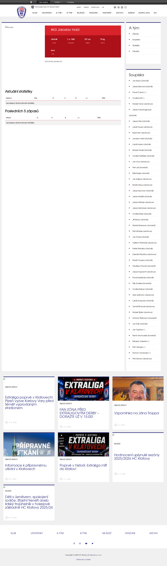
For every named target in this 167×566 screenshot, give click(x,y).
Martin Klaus (142, 184)
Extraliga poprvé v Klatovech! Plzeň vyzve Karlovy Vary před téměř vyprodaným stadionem (29, 402)
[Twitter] (125, 7)
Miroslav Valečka (140, 341)
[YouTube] (122, 7)
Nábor (86, 7)
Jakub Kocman (143, 190)
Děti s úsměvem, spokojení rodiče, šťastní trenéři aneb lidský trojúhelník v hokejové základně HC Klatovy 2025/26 (29, 502)
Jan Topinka (138, 329)
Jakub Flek (141, 121)
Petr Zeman (142, 358)
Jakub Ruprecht (144, 271)
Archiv (119, 13)
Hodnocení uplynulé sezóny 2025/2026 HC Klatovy (137, 456)
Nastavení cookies (83, 559)
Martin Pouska (142, 260)
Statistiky (136, 45)
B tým (69, 13)
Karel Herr (141, 132)
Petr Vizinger (138, 347)
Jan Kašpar (142, 179)
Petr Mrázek (142, 231)
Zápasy (135, 33)
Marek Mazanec (144, 225)
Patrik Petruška (142, 248)
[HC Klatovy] (115, 7)
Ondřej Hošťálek (143, 155)
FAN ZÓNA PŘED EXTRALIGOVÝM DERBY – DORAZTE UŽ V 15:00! (79, 413)
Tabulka (135, 51)
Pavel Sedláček (143, 277)
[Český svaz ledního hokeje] (32, 3)
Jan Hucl (141, 161)
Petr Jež (140, 167)
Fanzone (93, 13)
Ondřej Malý (141, 213)
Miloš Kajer (141, 173)
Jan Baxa (140, 80)
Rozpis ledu (95, 7)
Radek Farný (142, 103)
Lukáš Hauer (142, 127)
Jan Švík (140, 323)
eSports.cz (94, 555)
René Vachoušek (144, 335)
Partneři (107, 13)
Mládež (80, 13)
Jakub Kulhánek (144, 208)
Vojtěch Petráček (144, 242)
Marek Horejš (142, 150)
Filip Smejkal (141, 283)
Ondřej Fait (138, 98)
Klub (35, 13)
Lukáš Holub (141, 144)
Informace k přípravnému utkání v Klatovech (25, 467)
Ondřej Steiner (142, 289)
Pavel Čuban (139, 92)
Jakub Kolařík (142, 196)
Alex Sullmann (143, 294)
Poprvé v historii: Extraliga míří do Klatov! (83, 467)
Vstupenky (47, 13)
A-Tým (59, 13)
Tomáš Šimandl (143, 306)
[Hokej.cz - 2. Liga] (58, 3)
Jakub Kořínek (143, 202)
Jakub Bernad (142, 86)
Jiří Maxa (140, 219)
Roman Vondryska (141, 352)
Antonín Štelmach (144, 318)
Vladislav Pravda (144, 266)
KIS (103, 7)
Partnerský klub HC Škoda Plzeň (47, 7)
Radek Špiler (142, 312)
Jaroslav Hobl (142, 138)
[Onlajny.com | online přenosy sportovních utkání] (70, 3)
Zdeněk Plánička (144, 254)
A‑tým (60, 533)
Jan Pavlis (140, 236)
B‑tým (83, 533)
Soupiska (136, 39)
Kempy (79, 7)
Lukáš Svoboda (143, 300)
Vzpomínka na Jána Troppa (136, 412)
